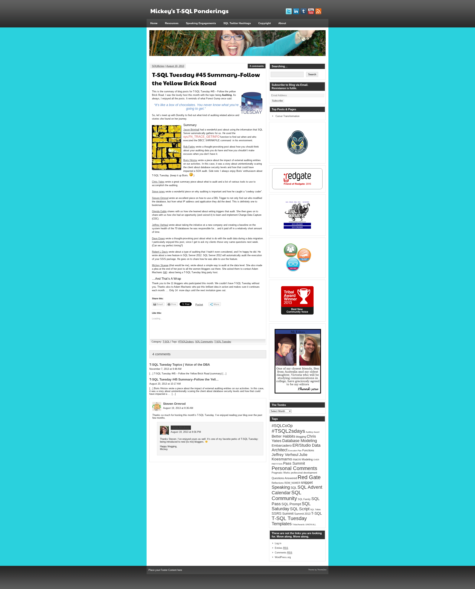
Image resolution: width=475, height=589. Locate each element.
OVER (316, 460)
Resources (171, 23)
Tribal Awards (298, 524)
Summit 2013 (302, 513)
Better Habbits (283, 436)
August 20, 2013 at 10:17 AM (165, 383)
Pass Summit (294, 463)
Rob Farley (189, 146)
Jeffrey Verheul (160, 225)
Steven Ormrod (160, 198)
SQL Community (204, 341)
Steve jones (158, 191)
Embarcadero (282, 445)
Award (316, 432)
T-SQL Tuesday (222, 341)
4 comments (257, 66)
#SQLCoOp (282, 425)
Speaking (281, 487)
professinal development (304, 472)
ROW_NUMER (292, 483)
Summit (288, 513)
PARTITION (277, 464)
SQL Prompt (291, 504)
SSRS (276, 513)
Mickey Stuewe (160, 265)
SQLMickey (158, 66)
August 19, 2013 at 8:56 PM (186, 432)
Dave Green (158, 238)
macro (297, 459)
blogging (301, 436)
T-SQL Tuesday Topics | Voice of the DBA (179, 364)
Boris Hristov (190, 160)
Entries (281, 548)
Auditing (309, 432)
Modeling (307, 459)
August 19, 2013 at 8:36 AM (178, 408)
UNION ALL (310, 524)
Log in (278, 543)
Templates (282, 523)
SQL (294, 487)
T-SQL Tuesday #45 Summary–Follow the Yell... (184, 379)
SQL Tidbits (315, 509)
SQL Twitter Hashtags (237, 23)
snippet (307, 482)
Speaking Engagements (201, 23)
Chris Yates (158, 181)
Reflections (278, 483)
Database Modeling (299, 441)
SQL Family (304, 499)
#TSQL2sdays (186, 341)
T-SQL (166, 341)
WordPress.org (283, 557)
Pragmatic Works (281, 472)
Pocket (199, 304)
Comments (283, 552)
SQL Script (299, 509)
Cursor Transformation (287, 116)
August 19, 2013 (175, 66)
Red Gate (309, 477)
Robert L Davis (160, 251)
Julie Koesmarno (289, 456)
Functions (308, 450)
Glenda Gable (159, 211)
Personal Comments (294, 468)
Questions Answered (284, 478)
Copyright (264, 23)
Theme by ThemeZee (317, 570)
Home (154, 23)
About (282, 23)
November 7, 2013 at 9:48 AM (165, 369)
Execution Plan (295, 450)
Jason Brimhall (191, 129)
